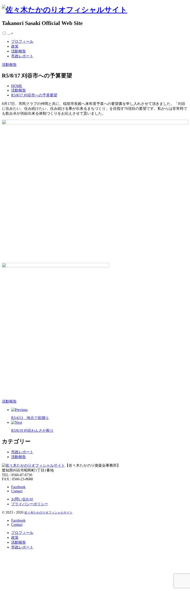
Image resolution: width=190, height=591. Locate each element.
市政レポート (22, 452)
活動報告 (18, 457)
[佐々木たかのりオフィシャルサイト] (64, 10)
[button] (4, 33)
